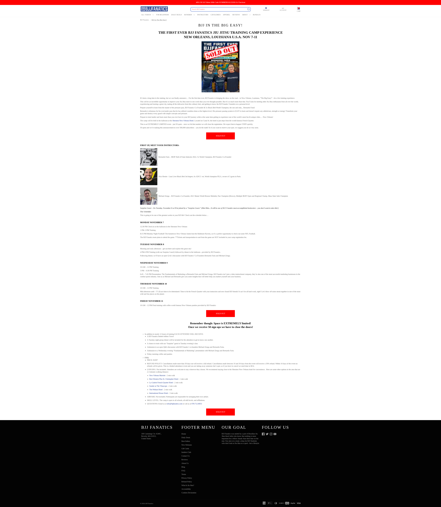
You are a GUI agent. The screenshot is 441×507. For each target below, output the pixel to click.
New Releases (186, 445)
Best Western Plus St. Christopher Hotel (163, 379)
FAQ (183, 471)
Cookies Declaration (188, 493)
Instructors (202, 15)
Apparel (226, 15)
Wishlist (266, 10)
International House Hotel (158, 393)
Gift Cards (185, 449)
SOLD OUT (220, 136)
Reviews (236, 15)
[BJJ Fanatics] (154, 9)
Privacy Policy (186, 478)
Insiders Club (186, 452)
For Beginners (162, 15)
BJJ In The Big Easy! (159, 20)
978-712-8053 (197, 404)
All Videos (146, 15)
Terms (183, 474)
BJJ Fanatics (144, 20)
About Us (185, 463)
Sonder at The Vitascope (158, 386)
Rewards (188, 15)
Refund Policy (186, 482)
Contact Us (185, 456)
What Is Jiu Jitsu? (187, 485)
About (245, 15)
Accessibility (186, 489)
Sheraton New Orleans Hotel (183, 121)
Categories (216, 15)
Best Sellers (185, 441)
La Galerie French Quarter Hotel (161, 383)
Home (183, 434)
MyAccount (283, 9)
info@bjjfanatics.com (174, 404)
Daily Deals (176, 15)
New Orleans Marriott (157, 375)
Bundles (256, 15)
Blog (183, 467)
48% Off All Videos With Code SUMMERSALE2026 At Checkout (220, 2)
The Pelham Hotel (156, 390)
